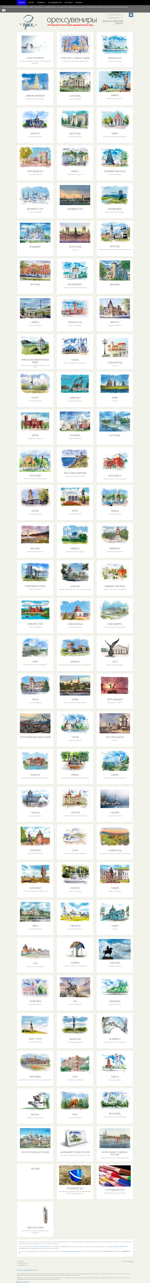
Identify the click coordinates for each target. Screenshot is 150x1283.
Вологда (115, 246)
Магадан (35, 548)
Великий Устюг (35, 208)
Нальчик (75, 586)
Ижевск (35, 322)
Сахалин (114, 812)
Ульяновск (35, 1001)
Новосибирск (114, 623)
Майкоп (75, 548)
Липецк (115, 510)
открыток (29, 1246)
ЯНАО (75, 1114)
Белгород (75, 133)
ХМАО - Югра (35, 1038)
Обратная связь (35, 1227)
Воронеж (35, 284)
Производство (75, 1188)
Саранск (35, 812)
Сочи (75, 850)
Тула (35, 963)
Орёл (114, 661)
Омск (35, 661)
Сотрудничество (55, 2)
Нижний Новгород (115, 586)
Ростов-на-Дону (115, 737)
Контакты (68, 2)
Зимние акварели (35, 95)
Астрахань (75, 95)
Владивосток (75, 208)
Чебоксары (75, 1039)
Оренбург (75, 661)
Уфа (75, 1001)
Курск (75, 510)
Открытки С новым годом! (75, 57)
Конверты (41, 2)
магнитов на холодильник (41, 1246)
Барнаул (35, 133)
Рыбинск (35, 774)
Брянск (75, 171)
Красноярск (114, 475)
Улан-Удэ (115, 962)
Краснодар (35, 475)
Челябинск (115, 1038)
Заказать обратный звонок (113, 22)
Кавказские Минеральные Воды (35, 361)
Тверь (35, 925)
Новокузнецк (75, 623)
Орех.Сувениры (72, 19)
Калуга (35, 397)
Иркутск (115, 322)
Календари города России (75, 1152)
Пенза (35, 699)
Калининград (115, 362)
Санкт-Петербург (35, 57)
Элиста (115, 1076)
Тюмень (75, 962)
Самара (115, 774)
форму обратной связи (73, 1251)
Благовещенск (35, 171)
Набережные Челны (35, 586)
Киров (35, 435)
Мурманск (114, 548)
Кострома (114, 435)
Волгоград (75, 246)
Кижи (115, 397)
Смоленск (35, 850)
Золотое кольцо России (35, 1152)
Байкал (115, 95)
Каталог (31, 2)
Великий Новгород (114, 171)
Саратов (75, 812)
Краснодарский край (75, 473)
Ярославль (115, 1113)
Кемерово (75, 397)
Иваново (115, 284)
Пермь (75, 699)
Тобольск (75, 925)
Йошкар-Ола (75, 322)
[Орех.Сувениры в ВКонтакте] (131, 15)
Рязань (75, 774)
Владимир (35, 246)
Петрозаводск (115, 699)
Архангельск (115, 58)
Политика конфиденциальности (27, 1270)
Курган (35, 510)
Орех (131, 1261)
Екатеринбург (75, 284)
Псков (75, 737)
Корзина (79, 2)
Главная (21, 2)
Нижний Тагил (35, 623)
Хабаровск (114, 1001)
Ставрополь (115, 850)
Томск (114, 925)
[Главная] (30, 22)
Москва (35, 1168)
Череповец (35, 1076)
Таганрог (75, 888)
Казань (75, 359)
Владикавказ (115, 208)
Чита (75, 1076)
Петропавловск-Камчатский (35, 737)
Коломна (75, 435)
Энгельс (35, 1114)
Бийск (115, 133)
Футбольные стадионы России (115, 1153)
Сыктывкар (35, 887)
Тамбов (115, 887)
